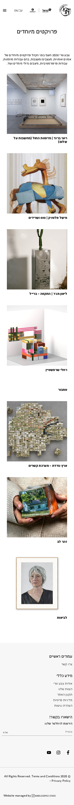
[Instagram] (58, 752)
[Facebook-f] (68, 752)
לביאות (62, 617)
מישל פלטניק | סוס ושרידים (48, 218)
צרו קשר (66, 664)
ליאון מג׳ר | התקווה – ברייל (48, 293)
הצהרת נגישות (63, 705)
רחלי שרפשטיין (56, 370)
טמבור (62, 389)
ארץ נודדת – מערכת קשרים (48, 465)
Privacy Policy (61, 780)
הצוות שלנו (65, 689)
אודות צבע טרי (63, 683)
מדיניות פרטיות (62, 700)
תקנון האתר (64, 694)
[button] (4, 10)
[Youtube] (49, 752)
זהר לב (62, 541)
